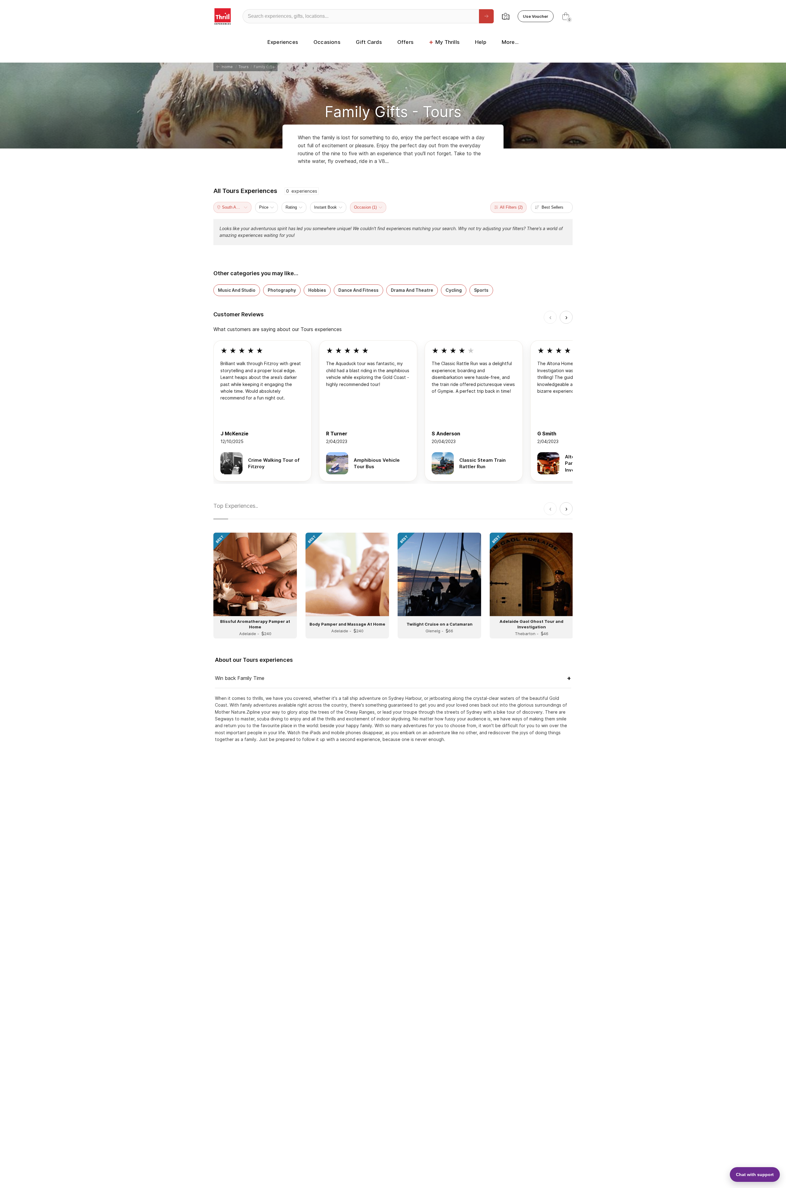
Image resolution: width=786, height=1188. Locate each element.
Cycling (454, 290)
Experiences (282, 42)
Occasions (326, 42)
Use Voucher (535, 16)
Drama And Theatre (412, 290)
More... (510, 42)
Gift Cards (369, 42)
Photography (282, 290)
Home (226, 66)
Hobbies (317, 290)
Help (480, 42)
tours (244, 66)
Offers (405, 42)
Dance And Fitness (358, 290)
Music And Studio (236, 290)
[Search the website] (486, 16)
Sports (481, 290)
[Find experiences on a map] (506, 16)
